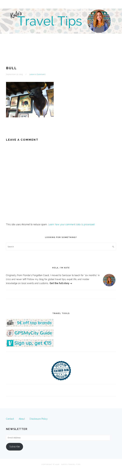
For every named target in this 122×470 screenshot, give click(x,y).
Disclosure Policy (39, 419)
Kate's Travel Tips (61, 28)
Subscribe (14, 446)
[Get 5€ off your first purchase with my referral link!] (30, 326)
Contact (10, 419)
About (22, 419)
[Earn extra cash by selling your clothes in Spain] (30, 346)
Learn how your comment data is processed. (71, 224)
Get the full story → (61, 283)
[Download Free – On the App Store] (30, 336)
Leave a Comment (37, 74)
